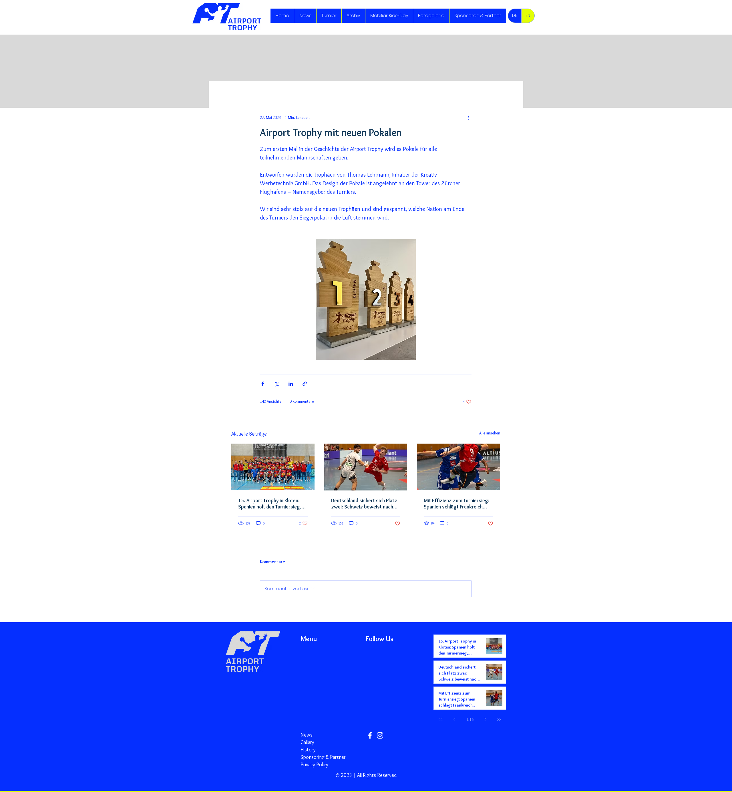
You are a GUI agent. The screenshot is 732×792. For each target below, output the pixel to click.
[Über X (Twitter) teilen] (276, 383)
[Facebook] (370, 735)
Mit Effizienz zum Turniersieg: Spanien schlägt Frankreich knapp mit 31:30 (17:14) (457, 503)
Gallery (307, 742)
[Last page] (499, 719)
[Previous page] (454, 719)
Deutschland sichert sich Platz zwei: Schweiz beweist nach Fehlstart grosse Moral (364, 503)
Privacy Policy (314, 764)
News (307, 735)
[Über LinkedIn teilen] (290, 383)
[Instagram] (380, 735)
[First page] (440, 719)
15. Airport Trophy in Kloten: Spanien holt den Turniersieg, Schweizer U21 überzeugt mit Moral (271, 503)
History (308, 750)
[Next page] (485, 719)
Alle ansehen (489, 433)
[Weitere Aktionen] (468, 117)
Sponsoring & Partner (323, 757)
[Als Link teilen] (304, 383)
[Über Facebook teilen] (262, 383)
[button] (328, 16)
